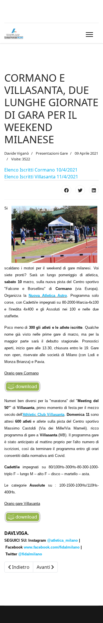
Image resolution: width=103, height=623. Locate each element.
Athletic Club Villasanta (43, 414)
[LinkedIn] (94, 190)
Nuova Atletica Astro (48, 295)
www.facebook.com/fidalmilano (52, 547)
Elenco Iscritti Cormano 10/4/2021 (41, 170)
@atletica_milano (62, 540)
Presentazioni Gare (52, 153)
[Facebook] (66, 190)
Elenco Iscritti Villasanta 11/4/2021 (41, 177)
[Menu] (88, 34)
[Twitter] (80, 190)
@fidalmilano (30, 554)
